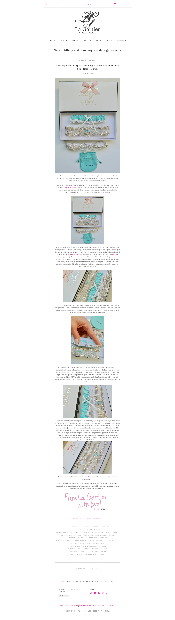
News (57, 50)
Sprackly (82, 615)
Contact (122, 40)
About (64, 40)
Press (88, 40)
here (89, 477)
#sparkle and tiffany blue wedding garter (75, 540)
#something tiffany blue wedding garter (95, 535)
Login (85, 4)
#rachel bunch (112, 532)
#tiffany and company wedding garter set (87, 546)
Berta (103, 192)
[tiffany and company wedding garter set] (87, 220)
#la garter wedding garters (87, 530)
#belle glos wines (74, 527)
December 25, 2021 (87, 61)
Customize (73, 605)
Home (63, 581)
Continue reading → (93, 519)
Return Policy (101, 605)
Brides (99, 41)
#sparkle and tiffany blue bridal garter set (87, 538)
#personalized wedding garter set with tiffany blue (79, 532)
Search (67, 605)
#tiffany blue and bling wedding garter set (87, 549)
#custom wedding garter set (96, 527)
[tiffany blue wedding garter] (87, 286)
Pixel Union (97, 615)
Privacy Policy (111, 605)
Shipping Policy (91, 605)
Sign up (89, 4)
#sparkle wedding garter (107, 540)
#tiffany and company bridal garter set (87, 543)
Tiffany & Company (71, 187)
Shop (52, 40)
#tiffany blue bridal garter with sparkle (87, 554)
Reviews (75, 41)
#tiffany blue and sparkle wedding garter (87, 551)
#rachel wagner (68, 535)
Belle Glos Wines (76, 254)
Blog (109, 41)
